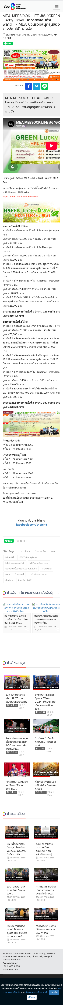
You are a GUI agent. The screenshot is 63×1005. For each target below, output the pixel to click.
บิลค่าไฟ (9, 580)
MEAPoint (46, 568)
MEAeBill (9, 557)
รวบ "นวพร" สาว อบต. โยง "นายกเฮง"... (16, 890)
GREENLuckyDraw (28, 557)
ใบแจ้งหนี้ (19, 574)
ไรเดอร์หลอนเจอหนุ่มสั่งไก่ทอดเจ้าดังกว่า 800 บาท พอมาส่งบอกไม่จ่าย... (17, 744)
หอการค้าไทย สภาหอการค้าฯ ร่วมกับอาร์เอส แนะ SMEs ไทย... (16, 619)
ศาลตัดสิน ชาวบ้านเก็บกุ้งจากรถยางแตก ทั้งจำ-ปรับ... (46, 890)
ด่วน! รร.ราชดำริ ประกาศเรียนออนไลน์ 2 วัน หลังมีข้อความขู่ (44, 849)
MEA (7, 574)
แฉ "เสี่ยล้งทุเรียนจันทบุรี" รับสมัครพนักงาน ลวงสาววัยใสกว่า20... (16, 849)
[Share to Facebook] (28, 86)
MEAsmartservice (39, 563)
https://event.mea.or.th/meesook (20, 196)
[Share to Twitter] (36, 86)
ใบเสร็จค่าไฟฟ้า (25, 580)
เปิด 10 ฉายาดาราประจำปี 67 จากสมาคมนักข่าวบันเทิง (16, 698)
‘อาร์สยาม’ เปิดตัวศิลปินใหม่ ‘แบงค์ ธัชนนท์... (46, 742)
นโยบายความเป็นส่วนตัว (36, 992)
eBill (53, 551)
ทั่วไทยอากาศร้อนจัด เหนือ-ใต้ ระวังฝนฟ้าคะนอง (45, 785)
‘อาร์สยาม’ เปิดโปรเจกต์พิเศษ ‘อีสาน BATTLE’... (17, 785)
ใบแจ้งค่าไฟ (40, 551)
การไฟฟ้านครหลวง (38, 574)
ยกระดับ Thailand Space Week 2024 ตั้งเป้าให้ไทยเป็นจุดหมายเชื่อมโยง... (45, 702)
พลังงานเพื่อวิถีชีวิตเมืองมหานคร (21, 568)
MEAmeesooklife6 (14, 563)
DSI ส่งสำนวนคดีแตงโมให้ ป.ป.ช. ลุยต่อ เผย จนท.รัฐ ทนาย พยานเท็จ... (17, 931)
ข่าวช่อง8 (25, 551)
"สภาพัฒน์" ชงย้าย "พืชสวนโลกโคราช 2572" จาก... (46, 929)
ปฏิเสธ (31, 997)
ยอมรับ (54, 992)
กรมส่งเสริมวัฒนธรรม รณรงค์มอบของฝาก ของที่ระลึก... (46, 619)
